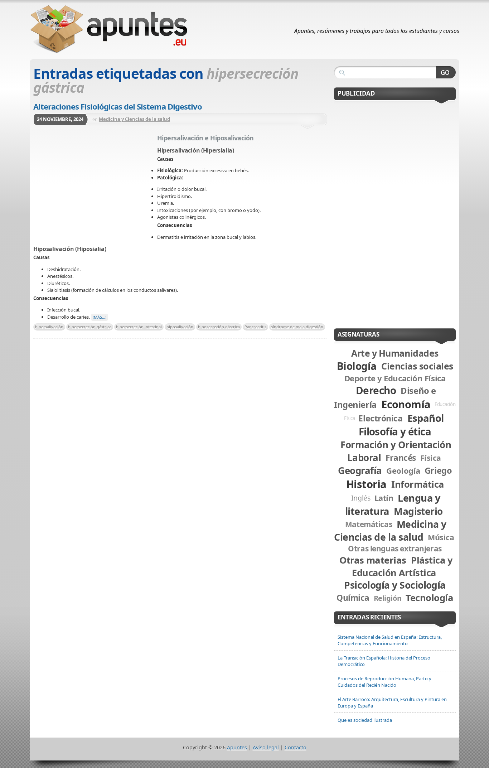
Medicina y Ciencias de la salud (134, 119)
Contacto (295, 747)
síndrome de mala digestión (297, 326)
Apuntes (237, 747)
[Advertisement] (95, 185)
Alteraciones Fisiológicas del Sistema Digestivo (117, 106)
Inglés (361, 498)
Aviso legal (266, 747)
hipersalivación (49, 326)
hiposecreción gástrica (219, 326)
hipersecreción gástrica (89, 326)
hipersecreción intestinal (139, 326)
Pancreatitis (255, 326)
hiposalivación (179, 326)
